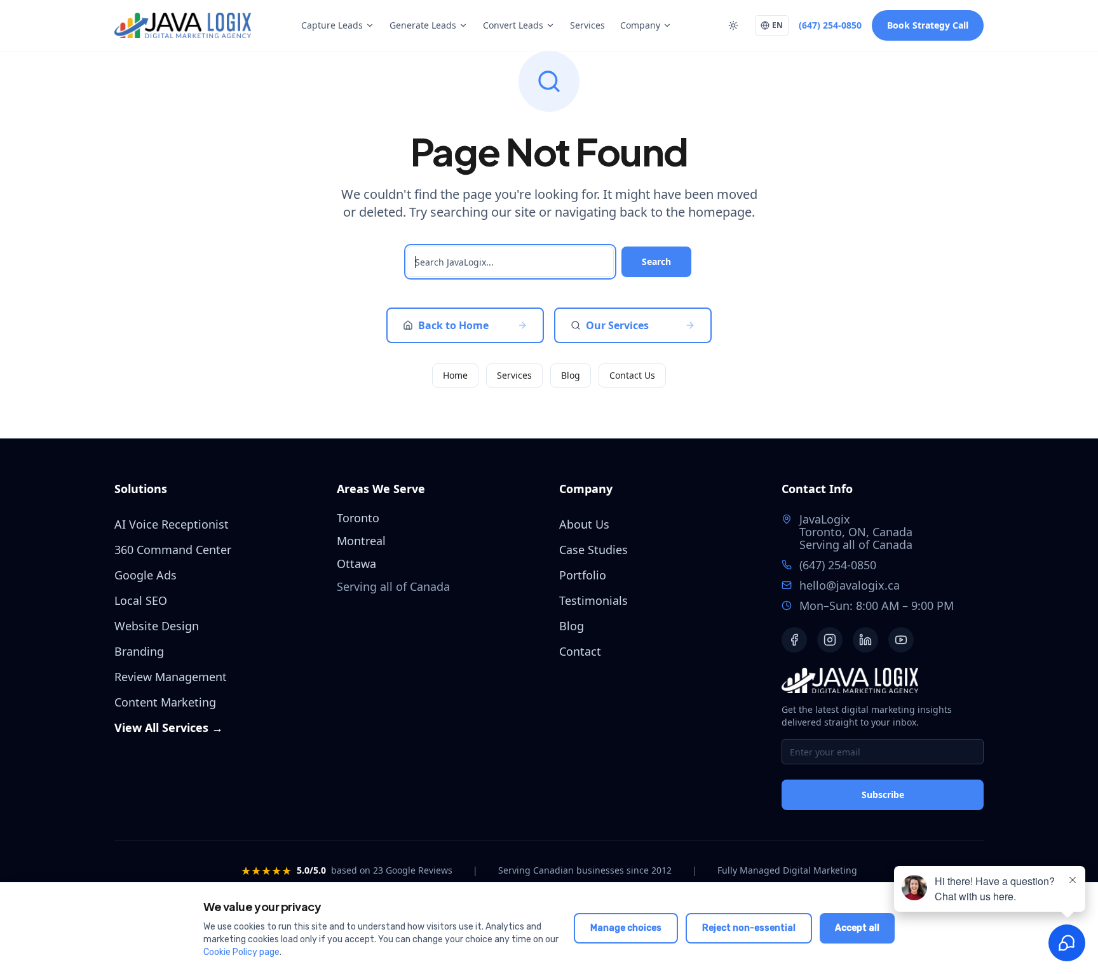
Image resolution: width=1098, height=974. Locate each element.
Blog (570, 375)
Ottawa (356, 563)
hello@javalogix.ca (849, 585)
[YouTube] (901, 640)
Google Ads (145, 575)
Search (656, 261)
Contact (580, 651)
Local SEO (140, 600)
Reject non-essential (749, 928)
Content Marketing (165, 702)
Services (587, 25)
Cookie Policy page (241, 952)
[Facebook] (794, 640)
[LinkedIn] (865, 640)
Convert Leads (513, 25)
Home (455, 375)
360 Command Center (172, 549)
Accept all (857, 928)
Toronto (358, 517)
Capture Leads (332, 25)
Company (640, 25)
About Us (584, 524)
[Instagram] (830, 640)
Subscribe (883, 794)
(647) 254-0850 (830, 25)
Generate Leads (423, 25)
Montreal (361, 540)
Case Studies (593, 549)
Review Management (170, 676)
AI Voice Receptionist (171, 524)
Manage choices (625, 928)
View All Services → (168, 727)
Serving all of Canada (855, 544)
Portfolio (582, 575)
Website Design (156, 625)
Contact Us (632, 375)
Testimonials (593, 600)
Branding (139, 651)
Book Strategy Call (927, 25)
